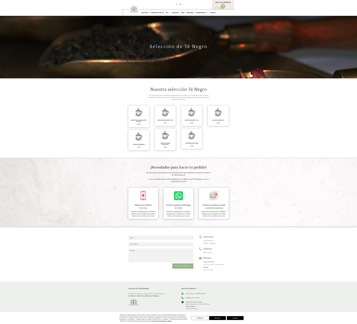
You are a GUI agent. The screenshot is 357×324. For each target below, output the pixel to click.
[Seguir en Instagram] (180, 4)
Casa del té (144, 12)
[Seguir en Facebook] (176, 4)
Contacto (213, 12)
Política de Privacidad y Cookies (162, 321)
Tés (167, 12)
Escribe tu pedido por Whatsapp (178, 205)
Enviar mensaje (183, 266)
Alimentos (190, 12)
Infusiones (175, 12)
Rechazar (217, 318)
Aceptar (235, 318)
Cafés (183, 12)
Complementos (201, 12)
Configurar (199, 318)
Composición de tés (157, 12)
